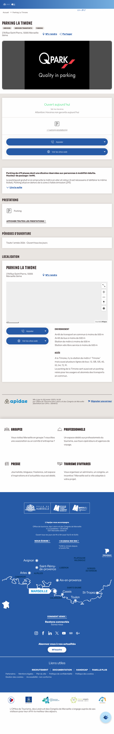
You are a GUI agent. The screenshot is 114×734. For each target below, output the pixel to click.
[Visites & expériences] (85, 10)
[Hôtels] (80, 10)
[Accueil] (78, 10)
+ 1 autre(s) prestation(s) (57, 130)
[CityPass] (82, 10)
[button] (95, 10)
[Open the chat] (105, 717)
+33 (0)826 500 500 (68, 541)
